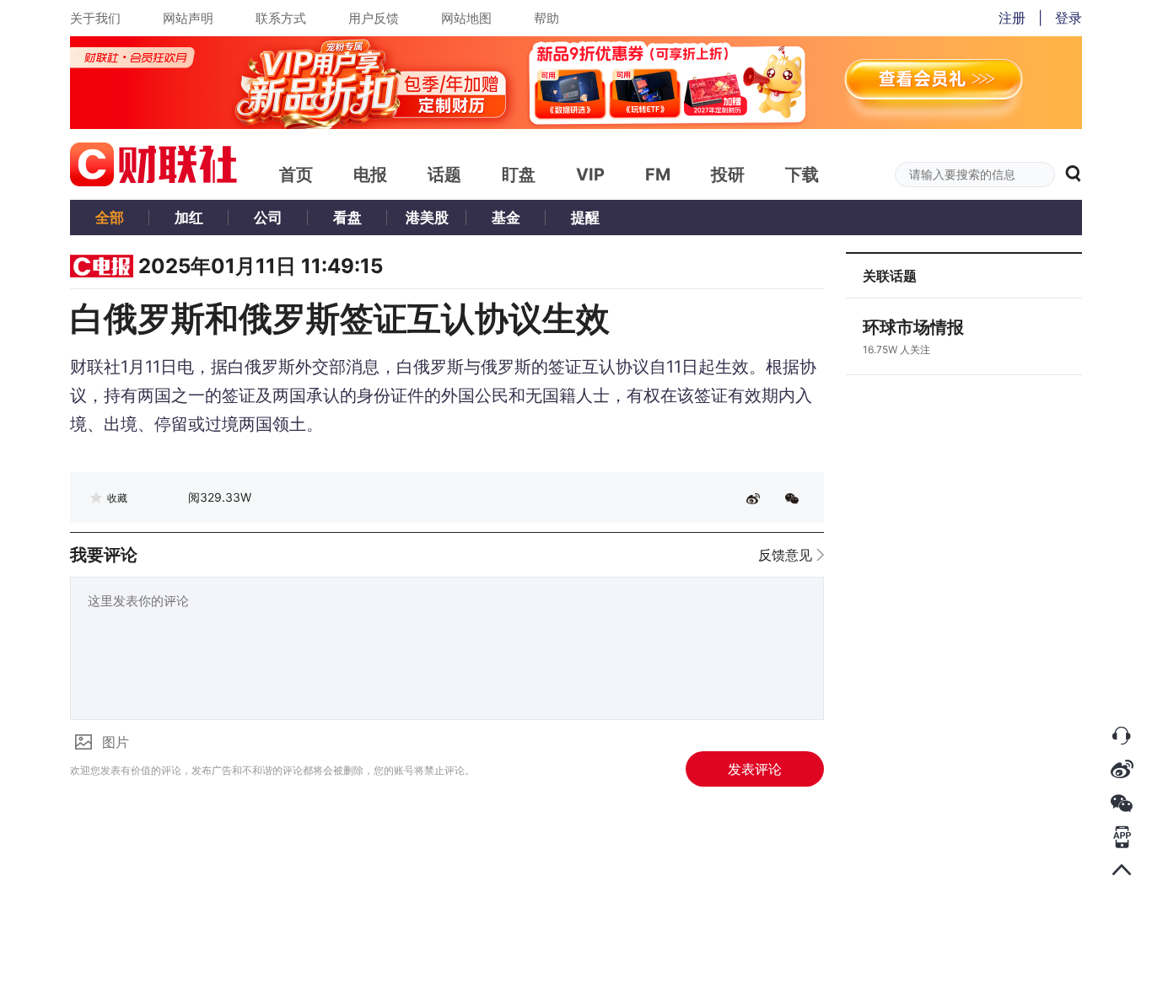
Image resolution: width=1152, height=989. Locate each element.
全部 (109, 217)
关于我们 (95, 18)
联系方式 (281, 18)
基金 (506, 217)
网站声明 (188, 18)
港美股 (427, 217)
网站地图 (466, 18)
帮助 (546, 18)
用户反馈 (373, 18)
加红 (189, 217)
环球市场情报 (913, 327)
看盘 (347, 217)
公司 (268, 217)
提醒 (585, 217)
